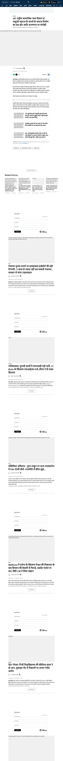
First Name (16, 222)
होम (6, 6)
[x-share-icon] (16, 75)
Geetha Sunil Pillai (15, 276)
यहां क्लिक (25, 143)
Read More (31, 291)
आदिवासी (16, 6)
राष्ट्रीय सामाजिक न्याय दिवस (26, 148)
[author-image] (14, 68)
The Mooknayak (19, 68)
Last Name (16, 226)
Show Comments (31, 170)
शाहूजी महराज (36, 148)
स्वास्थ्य (25, 6)
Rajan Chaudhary (15, 376)
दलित (10, 6)
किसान (30, 6)
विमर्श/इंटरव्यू (48, 6)
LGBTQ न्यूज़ (41, 6)
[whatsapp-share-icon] (14, 75)
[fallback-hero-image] (11, 181)
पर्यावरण (35, 6)
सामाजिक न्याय (16, 148)
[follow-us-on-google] (48, 74)
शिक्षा (21, 6)
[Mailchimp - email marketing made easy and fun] (43, 232)
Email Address (17, 218)
